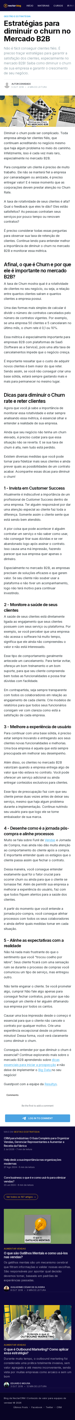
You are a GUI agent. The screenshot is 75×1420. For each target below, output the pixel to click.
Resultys (50, 1084)
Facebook (36, 1407)
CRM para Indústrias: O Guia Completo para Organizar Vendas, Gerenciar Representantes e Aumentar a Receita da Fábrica (36, 1141)
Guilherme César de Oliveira (27, 1287)
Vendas (50, 840)
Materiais (44, 5)
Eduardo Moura (20, 1383)
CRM (59, 1407)
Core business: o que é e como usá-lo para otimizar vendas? (35, 1179)
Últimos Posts (20, 1407)
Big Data (45, 1070)
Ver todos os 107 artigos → (21, 1196)
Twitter (49, 1407)
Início (30, 5)
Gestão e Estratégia (17, 16)
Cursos (58, 5)
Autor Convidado (21, 84)
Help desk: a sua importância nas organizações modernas (32, 1161)
